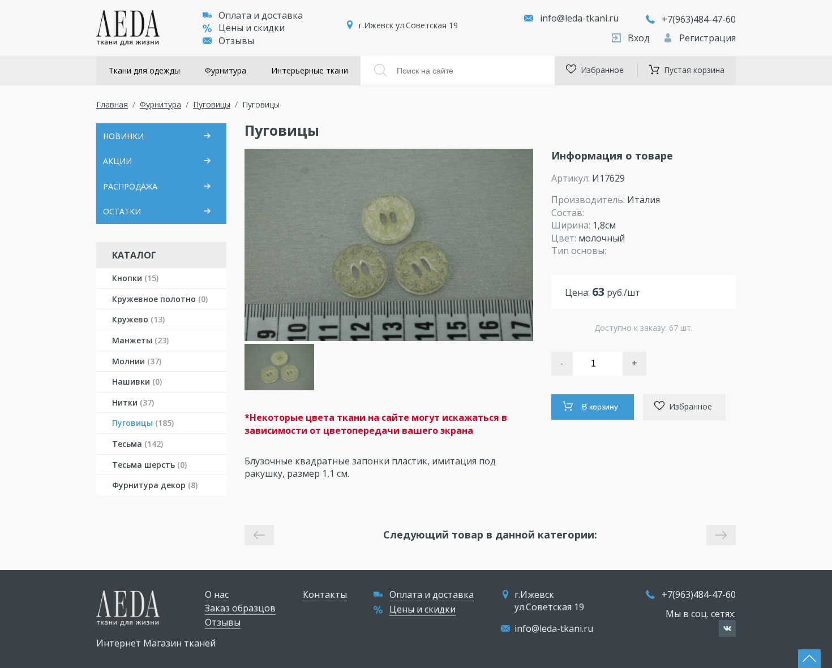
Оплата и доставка (260, 15)
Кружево (138, 319)
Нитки (133, 402)
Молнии (136, 361)
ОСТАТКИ (122, 211)
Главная (112, 104)
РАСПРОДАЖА (130, 186)
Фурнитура (225, 70)
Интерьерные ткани (309, 70)
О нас (217, 594)
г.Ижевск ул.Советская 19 (408, 25)
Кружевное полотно (160, 299)
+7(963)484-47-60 (699, 19)
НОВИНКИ (123, 136)
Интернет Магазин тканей (156, 643)
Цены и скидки (251, 27)
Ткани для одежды (144, 70)
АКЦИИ (117, 161)
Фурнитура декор (155, 485)
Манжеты (140, 340)
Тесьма (137, 443)
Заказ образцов (240, 608)
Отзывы (236, 41)
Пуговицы (211, 104)
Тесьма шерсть (149, 464)
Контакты (325, 594)
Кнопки (135, 278)
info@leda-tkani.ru (579, 18)
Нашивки (137, 381)
